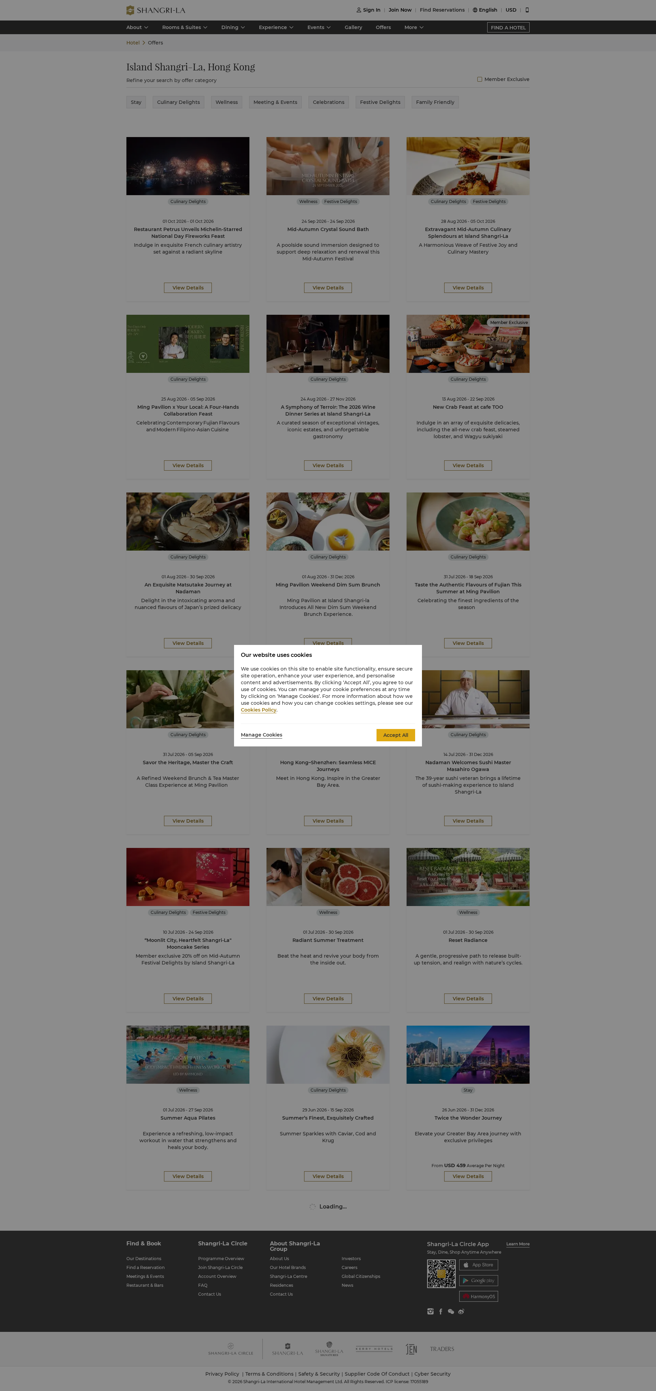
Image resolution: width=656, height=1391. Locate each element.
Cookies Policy (258, 710)
